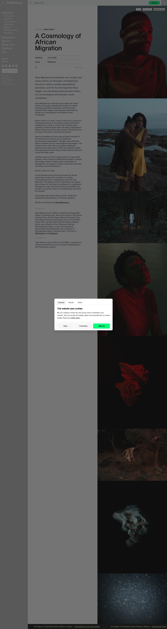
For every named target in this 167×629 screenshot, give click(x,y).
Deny (65, 326)
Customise (83, 326)
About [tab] (80, 302)
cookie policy (75, 318)
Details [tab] (71, 302)
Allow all (101, 326)
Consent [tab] (61, 302)
